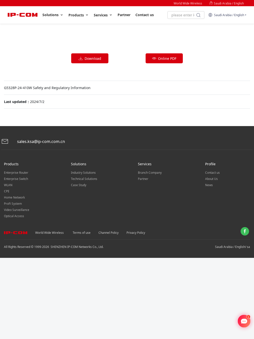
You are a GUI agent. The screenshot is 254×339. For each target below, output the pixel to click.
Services (101, 15)
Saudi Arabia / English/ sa (232, 247)
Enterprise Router (16, 172)
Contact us (144, 14)
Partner (124, 14)
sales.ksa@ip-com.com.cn (40, 141)
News (209, 185)
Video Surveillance (16, 210)
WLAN (8, 185)
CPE (6, 191)
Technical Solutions (84, 179)
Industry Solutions (83, 172)
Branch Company (150, 172)
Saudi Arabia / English (228, 3)
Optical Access (14, 216)
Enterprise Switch (16, 179)
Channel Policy (108, 233)
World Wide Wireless (188, 3)
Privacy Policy (136, 233)
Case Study (78, 185)
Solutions (51, 14)
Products (76, 15)
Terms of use (82, 233)
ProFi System (13, 204)
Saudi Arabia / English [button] (228, 15)
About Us (211, 179)
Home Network (14, 197)
